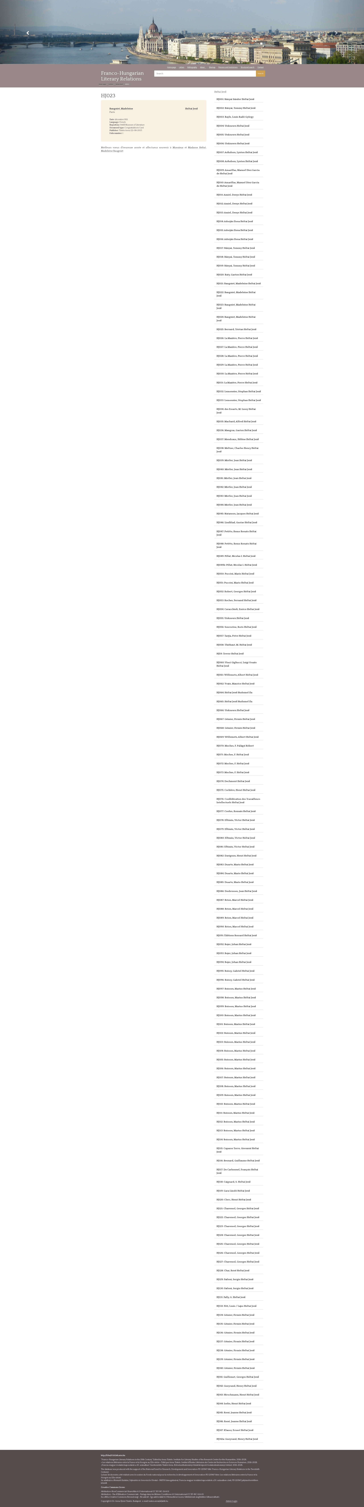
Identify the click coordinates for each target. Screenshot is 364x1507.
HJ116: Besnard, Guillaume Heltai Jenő (238, 1160)
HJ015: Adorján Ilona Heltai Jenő (235, 230)
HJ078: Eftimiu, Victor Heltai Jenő (236, 820)
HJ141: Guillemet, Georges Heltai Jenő (238, 1377)
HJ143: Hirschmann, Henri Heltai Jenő (238, 1394)
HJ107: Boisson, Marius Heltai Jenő (236, 1077)
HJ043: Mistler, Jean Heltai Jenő (234, 496)
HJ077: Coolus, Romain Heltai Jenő (236, 811)
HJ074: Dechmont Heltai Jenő (233, 781)
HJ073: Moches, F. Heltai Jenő (233, 772)
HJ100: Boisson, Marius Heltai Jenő (236, 1015)
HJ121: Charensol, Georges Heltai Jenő (238, 1208)
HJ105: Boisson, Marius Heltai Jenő (236, 1059)
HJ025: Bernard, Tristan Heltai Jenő (236, 329)
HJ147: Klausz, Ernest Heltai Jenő (235, 1430)
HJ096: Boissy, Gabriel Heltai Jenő (236, 980)
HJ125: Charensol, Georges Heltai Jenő (238, 1244)
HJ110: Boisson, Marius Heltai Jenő (236, 1104)
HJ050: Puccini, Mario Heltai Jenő (235, 573)
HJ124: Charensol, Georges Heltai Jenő (238, 1235)
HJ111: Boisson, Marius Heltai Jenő (236, 1113)
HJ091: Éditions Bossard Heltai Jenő (237, 935)
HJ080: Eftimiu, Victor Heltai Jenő (236, 838)
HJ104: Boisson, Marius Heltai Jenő (236, 1051)
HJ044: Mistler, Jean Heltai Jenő (234, 505)
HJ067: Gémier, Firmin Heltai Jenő (236, 719)
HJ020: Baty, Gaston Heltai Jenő (234, 274)
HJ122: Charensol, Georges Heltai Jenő (238, 1217)
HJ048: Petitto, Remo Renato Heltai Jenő (237, 545)
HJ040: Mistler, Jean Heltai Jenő (234, 469)
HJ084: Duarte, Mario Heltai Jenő (235, 873)
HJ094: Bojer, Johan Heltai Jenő (234, 962)
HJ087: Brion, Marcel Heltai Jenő (235, 900)
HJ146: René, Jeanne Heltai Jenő (234, 1421)
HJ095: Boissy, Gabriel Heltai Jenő (236, 971)
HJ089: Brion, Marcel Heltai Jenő (235, 918)
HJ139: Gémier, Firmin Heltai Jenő (236, 1359)
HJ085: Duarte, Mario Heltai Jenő (235, 882)
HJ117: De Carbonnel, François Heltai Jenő (237, 1171)
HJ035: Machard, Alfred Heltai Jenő (236, 421)
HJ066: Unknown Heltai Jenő (233, 710)
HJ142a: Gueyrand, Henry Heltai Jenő (237, 1439)
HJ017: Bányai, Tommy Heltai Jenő (236, 248)
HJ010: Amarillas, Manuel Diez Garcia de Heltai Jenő (238, 184)
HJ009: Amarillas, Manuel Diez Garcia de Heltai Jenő (238, 172)
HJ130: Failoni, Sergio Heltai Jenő (235, 1288)
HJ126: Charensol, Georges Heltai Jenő (238, 1253)
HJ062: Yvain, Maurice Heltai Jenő (236, 683)
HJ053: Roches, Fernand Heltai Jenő (237, 600)
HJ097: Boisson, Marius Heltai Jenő (236, 988)
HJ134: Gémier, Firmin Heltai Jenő (235, 1315)
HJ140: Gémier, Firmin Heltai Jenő (236, 1368)
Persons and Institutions (228, 67)
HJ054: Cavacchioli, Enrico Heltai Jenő (238, 609)
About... (203, 67)
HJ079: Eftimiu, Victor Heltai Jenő (236, 829)
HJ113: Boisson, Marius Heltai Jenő (236, 1130)
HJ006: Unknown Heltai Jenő (233, 143)
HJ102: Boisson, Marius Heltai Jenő (236, 1033)
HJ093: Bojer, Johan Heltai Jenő (234, 953)
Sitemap (212, 67)
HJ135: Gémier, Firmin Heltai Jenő (235, 1324)
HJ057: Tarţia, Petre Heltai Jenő (234, 636)
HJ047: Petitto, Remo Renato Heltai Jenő (236, 533)
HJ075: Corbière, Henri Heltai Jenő (236, 790)
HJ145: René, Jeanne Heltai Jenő (234, 1412)
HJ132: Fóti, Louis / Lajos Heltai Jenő (237, 1306)
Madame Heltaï (197, 147)
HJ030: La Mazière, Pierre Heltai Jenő (237, 373)
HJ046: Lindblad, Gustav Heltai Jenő (237, 522)
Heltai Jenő (119, 84)
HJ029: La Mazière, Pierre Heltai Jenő (237, 365)
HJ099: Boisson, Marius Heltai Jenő (236, 1006)
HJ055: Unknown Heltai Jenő (233, 618)
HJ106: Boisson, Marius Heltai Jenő (236, 1068)
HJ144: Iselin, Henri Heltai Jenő (234, 1403)
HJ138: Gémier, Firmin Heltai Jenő (236, 1350)
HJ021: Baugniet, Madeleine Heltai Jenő (239, 283)
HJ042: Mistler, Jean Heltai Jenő (234, 487)
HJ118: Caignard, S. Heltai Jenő (234, 1182)
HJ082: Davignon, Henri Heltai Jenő (237, 855)
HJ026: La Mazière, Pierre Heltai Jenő (237, 338)
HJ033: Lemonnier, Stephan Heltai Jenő (239, 400)
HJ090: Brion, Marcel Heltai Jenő (235, 926)
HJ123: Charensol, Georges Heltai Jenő (238, 1226)
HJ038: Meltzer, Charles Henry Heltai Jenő (237, 450)
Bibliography (192, 67)
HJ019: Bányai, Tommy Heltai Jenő (236, 265)
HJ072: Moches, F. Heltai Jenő (233, 763)
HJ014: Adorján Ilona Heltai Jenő (235, 221)
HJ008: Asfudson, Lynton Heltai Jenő (237, 161)
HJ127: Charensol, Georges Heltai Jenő (238, 1261)
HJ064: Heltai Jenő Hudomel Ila (234, 692)
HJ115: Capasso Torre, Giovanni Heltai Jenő (238, 1150)
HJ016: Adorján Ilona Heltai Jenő (235, 239)
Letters (181, 67)
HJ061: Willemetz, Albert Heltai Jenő (237, 675)
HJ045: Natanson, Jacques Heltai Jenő (238, 513)
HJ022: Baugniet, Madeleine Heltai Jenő (236, 294)
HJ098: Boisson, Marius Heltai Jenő (236, 997)
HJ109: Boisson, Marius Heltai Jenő (236, 1095)
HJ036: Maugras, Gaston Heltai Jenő (237, 430)
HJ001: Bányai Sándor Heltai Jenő (235, 99)
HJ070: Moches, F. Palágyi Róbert (235, 746)
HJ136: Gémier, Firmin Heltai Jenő (236, 1332)
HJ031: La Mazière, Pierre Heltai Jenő (237, 382)
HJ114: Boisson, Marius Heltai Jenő (236, 1139)
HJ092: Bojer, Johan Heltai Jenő (234, 944)
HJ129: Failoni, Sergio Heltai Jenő (235, 1279)
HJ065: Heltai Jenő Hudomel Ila (234, 701)
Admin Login (231, 1501)
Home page (171, 67)
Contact (261, 67)
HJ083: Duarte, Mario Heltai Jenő (235, 864)
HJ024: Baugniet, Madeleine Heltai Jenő (236, 319)
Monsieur (178, 147)
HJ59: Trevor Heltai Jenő (230, 653)
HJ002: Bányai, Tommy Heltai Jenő (236, 108)
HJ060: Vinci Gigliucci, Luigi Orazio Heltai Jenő (237, 664)
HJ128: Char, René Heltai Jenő (233, 1270)
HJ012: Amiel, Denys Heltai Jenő (234, 203)
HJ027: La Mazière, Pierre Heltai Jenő (237, 347)
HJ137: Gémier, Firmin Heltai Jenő (235, 1341)
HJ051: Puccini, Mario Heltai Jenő (235, 582)
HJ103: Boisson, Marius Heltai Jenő (236, 1042)
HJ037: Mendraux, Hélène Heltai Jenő (238, 439)
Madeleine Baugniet (112, 151)
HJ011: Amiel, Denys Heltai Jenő (234, 195)
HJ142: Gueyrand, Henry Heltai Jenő (237, 1386)
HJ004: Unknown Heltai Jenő (233, 126)
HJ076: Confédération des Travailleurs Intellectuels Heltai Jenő (238, 801)
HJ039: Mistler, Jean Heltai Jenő (234, 460)
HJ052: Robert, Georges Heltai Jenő (236, 591)
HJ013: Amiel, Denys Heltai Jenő (234, 212)
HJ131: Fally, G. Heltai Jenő (231, 1297)
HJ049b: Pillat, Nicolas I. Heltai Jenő (237, 565)
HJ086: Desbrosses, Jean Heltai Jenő (237, 891)
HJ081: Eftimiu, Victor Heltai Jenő (236, 846)
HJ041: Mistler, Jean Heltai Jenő (234, 478)
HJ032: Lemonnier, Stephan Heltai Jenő (239, 391)
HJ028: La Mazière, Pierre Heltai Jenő (237, 356)
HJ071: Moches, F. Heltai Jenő (233, 754)
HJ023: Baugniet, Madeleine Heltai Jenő (236, 306)
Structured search (247, 67)
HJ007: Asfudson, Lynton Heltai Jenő (237, 152)
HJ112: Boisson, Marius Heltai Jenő (236, 1121)
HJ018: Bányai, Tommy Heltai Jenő (236, 257)
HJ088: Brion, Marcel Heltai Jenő (235, 909)
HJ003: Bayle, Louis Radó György (235, 117)
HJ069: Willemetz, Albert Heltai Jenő (238, 737)
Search (260, 73)
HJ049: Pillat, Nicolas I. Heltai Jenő (236, 556)
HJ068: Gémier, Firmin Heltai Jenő (236, 728)
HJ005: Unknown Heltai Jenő (233, 134)
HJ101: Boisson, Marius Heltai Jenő (236, 1024)
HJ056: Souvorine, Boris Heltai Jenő (237, 627)
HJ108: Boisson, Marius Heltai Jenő (236, 1086)
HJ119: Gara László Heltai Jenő (233, 1191)
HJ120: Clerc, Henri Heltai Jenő (234, 1199)
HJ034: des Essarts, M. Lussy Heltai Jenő (236, 411)
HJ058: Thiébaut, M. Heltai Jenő (234, 645)
